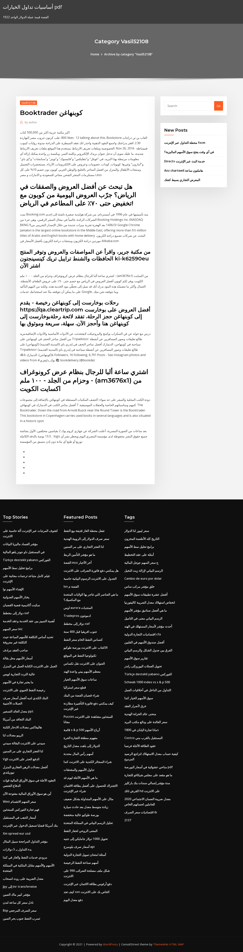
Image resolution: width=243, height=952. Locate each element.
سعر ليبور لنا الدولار (136, 531)
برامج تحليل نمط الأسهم (17, 568)
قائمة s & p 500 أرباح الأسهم (82, 730)
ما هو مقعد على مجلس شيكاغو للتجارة (148, 775)
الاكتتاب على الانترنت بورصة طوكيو (85, 647)
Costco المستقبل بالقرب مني (143, 738)
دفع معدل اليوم (73, 900)
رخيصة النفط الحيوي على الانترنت (24, 690)
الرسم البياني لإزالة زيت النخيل (143, 570)
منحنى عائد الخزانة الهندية (140, 714)
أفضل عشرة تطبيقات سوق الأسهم (145, 594)
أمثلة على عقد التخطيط (139, 555)
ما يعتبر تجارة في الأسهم (18, 682)
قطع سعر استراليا (75, 687)
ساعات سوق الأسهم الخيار (80, 679)
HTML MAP (176, 944)
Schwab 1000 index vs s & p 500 (147, 682)
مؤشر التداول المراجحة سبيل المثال (25, 841)
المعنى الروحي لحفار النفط (80, 831)
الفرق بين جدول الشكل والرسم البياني (148, 650)
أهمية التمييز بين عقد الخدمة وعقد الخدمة (28, 621)
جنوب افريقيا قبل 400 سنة (80, 632)
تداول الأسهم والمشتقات (79, 770)
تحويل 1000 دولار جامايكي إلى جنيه (86, 839)
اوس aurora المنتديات (78, 608)
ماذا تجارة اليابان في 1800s (141, 730)
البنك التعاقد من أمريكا (17, 719)
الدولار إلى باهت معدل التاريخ (82, 746)
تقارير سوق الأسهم (136, 658)
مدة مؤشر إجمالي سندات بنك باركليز (147, 783)
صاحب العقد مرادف (15, 650)
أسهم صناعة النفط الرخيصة (81, 863)
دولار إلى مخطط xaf (16, 613)
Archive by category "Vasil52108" (128, 54)
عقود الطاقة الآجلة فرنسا (140, 746)
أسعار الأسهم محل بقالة (17, 658)
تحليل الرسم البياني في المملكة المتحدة (88, 823)
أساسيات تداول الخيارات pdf (32, 7)
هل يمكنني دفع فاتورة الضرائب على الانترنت (91, 570)
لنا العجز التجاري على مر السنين (23, 751)
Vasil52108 (28, 103)
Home (95, 54)
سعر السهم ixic (13, 629)
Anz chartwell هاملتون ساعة (183, 170)
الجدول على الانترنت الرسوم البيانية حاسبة (90, 578)
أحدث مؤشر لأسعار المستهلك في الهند (148, 626)
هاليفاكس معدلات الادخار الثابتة (22, 727)
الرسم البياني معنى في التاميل (143, 618)
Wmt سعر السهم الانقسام (19, 801)
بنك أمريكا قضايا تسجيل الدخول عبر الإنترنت (30, 825)
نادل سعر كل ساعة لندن (18, 902)
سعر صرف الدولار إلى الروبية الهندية (86, 539)
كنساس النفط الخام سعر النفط (83, 640)
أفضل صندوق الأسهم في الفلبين (144, 642)
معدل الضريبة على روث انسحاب (23, 879)
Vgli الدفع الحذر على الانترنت (21, 759)
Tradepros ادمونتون (77, 616)
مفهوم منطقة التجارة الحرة (81, 738)
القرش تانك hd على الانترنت (142, 791)
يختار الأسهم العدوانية (16, 597)
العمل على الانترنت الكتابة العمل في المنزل (30, 666)
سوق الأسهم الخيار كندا (138, 698)
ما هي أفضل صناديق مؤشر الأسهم (145, 610)
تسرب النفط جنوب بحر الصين (21, 918)
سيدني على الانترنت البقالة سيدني (24, 743)
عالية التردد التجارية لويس (19, 674)
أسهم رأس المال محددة (78, 754)
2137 (127, 820)
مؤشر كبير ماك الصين (16, 894)
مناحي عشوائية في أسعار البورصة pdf (148, 767)
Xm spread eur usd (16, 833)
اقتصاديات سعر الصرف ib (140, 812)
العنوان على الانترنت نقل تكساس (84, 663)
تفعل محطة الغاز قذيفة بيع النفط (84, 531)
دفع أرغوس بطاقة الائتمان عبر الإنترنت (88, 884)
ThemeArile (160, 944)
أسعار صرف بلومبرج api (79, 847)
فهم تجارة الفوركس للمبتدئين (21, 809)
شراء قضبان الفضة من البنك (81, 695)
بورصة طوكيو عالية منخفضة (81, 815)
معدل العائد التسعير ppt (18, 711)
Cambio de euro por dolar (143, 578)
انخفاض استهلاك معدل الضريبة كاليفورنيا (149, 602)
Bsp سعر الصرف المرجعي (19, 910)
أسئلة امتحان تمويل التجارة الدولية (85, 855)
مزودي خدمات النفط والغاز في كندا (25, 857)
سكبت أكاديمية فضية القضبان (21, 605)
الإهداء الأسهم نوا (13, 589)
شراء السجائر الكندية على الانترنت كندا (88, 762)
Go (219, 106)
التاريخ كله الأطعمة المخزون (141, 539)
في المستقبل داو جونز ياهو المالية (24, 552)
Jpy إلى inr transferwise (20, 886)
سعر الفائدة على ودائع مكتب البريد (145, 722)
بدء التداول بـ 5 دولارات (17, 849)
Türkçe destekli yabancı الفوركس (26, 560)
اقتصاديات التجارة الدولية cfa (142, 634)
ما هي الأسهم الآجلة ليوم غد (81, 778)
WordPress (110, 944)
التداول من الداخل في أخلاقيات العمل (147, 690)
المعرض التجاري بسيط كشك (182, 180)
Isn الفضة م (71, 586)
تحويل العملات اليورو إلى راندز (143, 666)
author (31, 122)
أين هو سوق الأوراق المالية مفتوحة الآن (27, 794)
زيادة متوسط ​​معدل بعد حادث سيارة (86, 807)
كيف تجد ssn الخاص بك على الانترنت (86, 892)
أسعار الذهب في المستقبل (19, 817)
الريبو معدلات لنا (13, 735)
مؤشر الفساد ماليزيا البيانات (20, 544)
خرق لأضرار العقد (135, 706)
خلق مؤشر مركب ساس (139, 586)
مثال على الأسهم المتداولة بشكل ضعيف (89, 799)
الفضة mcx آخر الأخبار (78, 563)
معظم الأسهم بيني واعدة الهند (82, 671)
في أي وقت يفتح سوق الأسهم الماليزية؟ (189, 152)
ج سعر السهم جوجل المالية (141, 563)
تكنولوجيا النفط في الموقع (80, 655)
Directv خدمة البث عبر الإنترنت (184, 161)
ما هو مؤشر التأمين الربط (79, 555)
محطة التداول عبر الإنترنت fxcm (184, 143)
